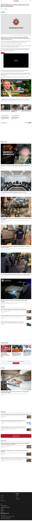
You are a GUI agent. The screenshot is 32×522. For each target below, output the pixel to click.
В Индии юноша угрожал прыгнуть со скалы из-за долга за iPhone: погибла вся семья (14, 315)
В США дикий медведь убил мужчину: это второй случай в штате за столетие (13, 427)
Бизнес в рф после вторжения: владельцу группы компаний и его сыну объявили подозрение (16, 274)
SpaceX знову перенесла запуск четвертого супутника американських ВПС (16, 119)
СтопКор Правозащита (4, 505)
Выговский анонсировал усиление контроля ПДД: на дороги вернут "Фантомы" (14, 192)
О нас (1, 504)
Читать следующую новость (15, 115)
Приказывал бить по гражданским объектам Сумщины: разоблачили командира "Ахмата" (15, 165)
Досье (1, 498)
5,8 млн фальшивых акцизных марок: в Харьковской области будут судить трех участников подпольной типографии (15, 247)
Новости (2, 497)
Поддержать (16, 363)
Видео (17, 495)
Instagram (3, 100)
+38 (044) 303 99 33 (16, 436)
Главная (2, 3)
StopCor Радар (3, 500)
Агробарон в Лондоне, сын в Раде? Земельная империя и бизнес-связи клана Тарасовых (15, 457)
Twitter (29, 99)
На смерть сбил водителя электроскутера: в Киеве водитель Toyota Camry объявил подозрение (14, 301)
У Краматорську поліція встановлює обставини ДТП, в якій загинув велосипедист (5, 119)
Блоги (17, 497)
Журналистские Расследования (5, 507)
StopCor (6, 8)
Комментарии (4, 122)
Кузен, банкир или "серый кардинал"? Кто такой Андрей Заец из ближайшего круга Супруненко (14, 451)
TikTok (5, 100)
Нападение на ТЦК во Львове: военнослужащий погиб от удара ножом (12, 322)
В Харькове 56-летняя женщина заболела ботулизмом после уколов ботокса (13, 420)
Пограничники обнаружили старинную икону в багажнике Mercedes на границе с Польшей (15, 414)
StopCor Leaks (3, 440)
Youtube (27, 99)
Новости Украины (6, 3)
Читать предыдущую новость (5, 115)
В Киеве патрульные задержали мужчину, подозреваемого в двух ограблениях (13, 309)
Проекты (2, 495)
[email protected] (8, 518)
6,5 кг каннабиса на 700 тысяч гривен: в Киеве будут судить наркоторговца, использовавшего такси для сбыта (16, 219)
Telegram (22, 99)
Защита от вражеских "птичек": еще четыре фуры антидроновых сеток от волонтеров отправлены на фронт (6, 354)
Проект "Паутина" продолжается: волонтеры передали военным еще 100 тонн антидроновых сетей (16, 354)
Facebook (24, 99)
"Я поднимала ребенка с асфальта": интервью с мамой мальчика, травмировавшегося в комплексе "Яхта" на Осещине (15, 392)
